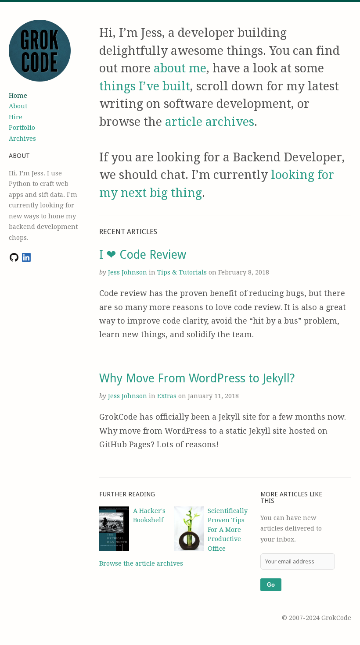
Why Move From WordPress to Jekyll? (197, 378)
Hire (15, 117)
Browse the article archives (141, 563)
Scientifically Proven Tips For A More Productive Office (228, 529)
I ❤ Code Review (142, 254)
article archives (209, 121)
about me (180, 68)
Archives (22, 138)
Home (18, 95)
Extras (167, 395)
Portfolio (22, 127)
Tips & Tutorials (183, 272)
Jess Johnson (127, 272)
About (18, 106)
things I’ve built (144, 86)
